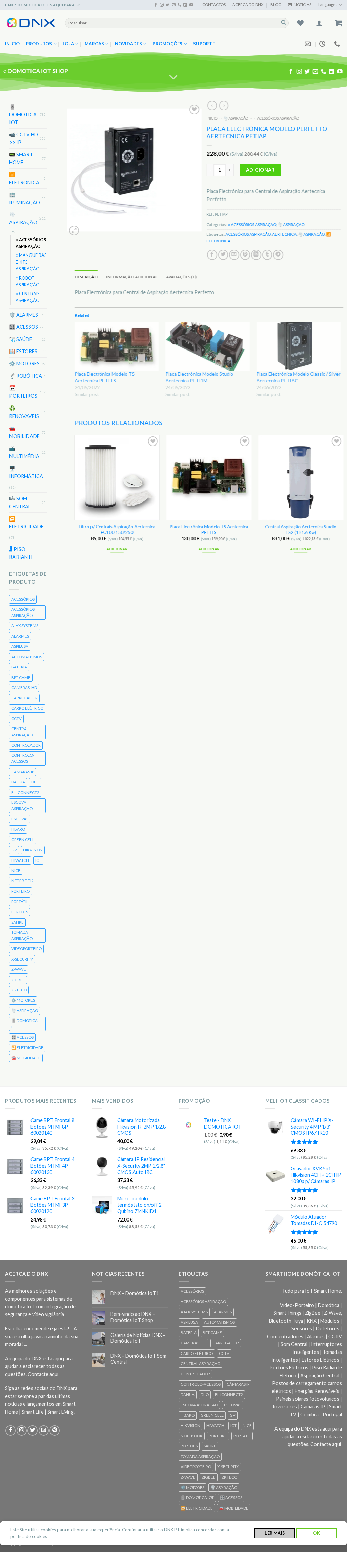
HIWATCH (20, 860)
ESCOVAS (19, 819)
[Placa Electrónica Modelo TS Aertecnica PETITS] (117, 346)
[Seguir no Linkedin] (185, 5)
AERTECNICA (284, 234)
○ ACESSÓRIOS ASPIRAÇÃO (31, 243)
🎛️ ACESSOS (23, 327)
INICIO (211, 118)
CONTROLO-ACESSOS (22, 758)
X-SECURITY (22, 959)
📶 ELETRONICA (24, 178)
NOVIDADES (128, 43)
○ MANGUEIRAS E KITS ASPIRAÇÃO (31, 262)
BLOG (275, 4)
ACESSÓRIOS (23, 599)
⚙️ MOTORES (24, 363)
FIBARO (18, 829)
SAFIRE (17, 922)
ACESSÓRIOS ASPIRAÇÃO (23, 612)
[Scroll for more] (174, 77)
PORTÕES (19, 912)
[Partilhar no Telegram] (278, 254)
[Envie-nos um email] (174, 5)
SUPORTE (204, 43)
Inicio (12, 43)
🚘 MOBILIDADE (24, 432)
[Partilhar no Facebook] (212, 254)
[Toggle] (13, 231)
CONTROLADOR (26, 745)
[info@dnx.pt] (308, 44)
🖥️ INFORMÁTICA (26, 472)
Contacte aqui (43, 1374)
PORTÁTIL (19, 901)
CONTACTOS (214, 4)
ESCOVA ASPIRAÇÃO (22, 805)
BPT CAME (20, 677)
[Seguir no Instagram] (162, 5)
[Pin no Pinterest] (245, 254)
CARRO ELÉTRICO (27, 708)
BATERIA (19, 667)
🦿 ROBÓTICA (25, 376)
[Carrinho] (338, 23)
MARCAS (94, 43)
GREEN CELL (22, 839)
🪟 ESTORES (23, 351)
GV (14, 850)
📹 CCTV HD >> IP (23, 138)
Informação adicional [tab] (131, 277)
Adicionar (260, 170)
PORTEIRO (20, 891)
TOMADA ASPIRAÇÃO (22, 935)
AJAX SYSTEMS (24, 625)
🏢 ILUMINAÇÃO (24, 198)
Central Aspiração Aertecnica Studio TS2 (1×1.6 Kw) (300, 529)
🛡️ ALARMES (23, 315)
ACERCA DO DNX (247, 4)
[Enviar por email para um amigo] (234, 254)
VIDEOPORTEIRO (26, 948)
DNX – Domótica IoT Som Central (138, 1358)
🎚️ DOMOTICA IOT (23, 114)
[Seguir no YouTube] (191, 5)
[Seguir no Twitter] (167, 5)
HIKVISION (33, 850)
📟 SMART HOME (21, 158)
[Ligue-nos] (179, 5)
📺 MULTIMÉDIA (24, 452)
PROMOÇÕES (167, 43)
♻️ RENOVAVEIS (24, 412)
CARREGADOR (24, 698)
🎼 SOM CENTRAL (20, 502)
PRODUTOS (39, 43)
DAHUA (18, 782)
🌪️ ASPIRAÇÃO (23, 218)
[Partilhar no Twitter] (223, 254)
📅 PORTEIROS (23, 392)
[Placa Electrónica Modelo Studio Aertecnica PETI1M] (207, 346)
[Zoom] (74, 230)
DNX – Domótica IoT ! (134, 1293)
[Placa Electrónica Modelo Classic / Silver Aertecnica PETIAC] (298, 346)
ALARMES (20, 636)
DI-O (35, 782)
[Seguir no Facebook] (156, 5)
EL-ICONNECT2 (25, 792)
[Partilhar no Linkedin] (256, 254)
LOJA (68, 43)
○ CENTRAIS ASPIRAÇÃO (28, 297)
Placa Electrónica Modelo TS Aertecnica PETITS (209, 529)
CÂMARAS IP (22, 772)
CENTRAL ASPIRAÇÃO (22, 731)
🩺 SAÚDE (20, 339)
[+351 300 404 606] (338, 44)
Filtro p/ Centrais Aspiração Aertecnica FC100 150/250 (117, 529)
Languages (328, 4)
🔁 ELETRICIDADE (26, 522)
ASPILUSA (19, 646)
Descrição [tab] (86, 277)
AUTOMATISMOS (26, 657)
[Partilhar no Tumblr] (267, 254)
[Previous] (75, 500)
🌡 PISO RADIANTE (21, 553)
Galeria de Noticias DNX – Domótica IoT (138, 1338)
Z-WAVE (18, 969)
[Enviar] (283, 23)
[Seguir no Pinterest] (54, 1430)
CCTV (16, 718)
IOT (38, 860)
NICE (15, 870)
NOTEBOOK (22, 880)
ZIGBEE (18, 979)
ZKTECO (19, 990)
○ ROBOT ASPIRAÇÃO (28, 281)
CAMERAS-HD (24, 687)
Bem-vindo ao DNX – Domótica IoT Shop (132, 1317)
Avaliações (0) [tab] (181, 277)
